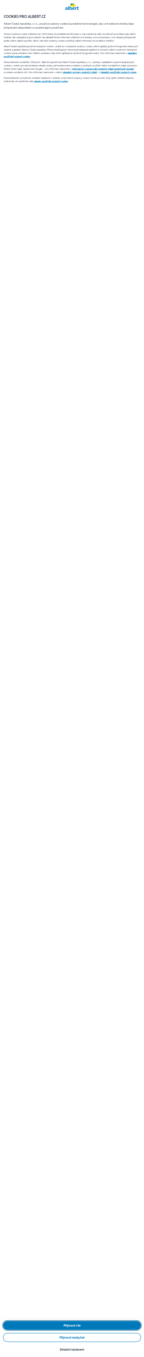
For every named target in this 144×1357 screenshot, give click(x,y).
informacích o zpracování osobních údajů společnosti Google (103, 69)
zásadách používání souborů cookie (118, 72)
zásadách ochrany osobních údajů (80, 72)
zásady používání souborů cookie (51, 81)
